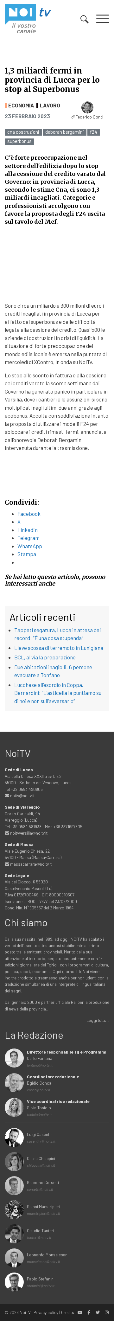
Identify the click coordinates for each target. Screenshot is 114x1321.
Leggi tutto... (97, 1020)
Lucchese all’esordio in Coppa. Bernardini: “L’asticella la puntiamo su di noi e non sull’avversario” (57, 693)
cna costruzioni (23, 132)
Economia (21, 105)
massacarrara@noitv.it (30, 864)
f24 (93, 132)
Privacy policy (46, 1312)
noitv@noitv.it (22, 795)
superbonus (19, 141)
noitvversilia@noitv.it (28, 833)
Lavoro (50, 105)
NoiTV (25, 1312)
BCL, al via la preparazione (45, 657)
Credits (67, 1312)
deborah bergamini (64, 132)
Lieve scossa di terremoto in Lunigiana (58, 647)
